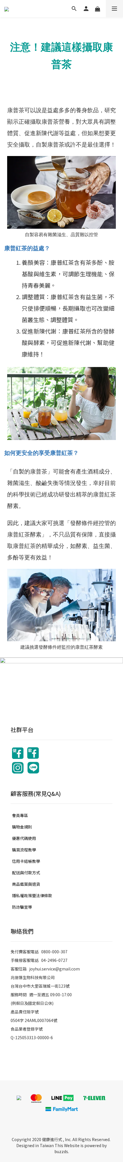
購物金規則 (22, 827)
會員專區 (20, 815)
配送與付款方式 (26, 872)
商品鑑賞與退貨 (26, 884)
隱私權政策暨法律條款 (32, 895)
